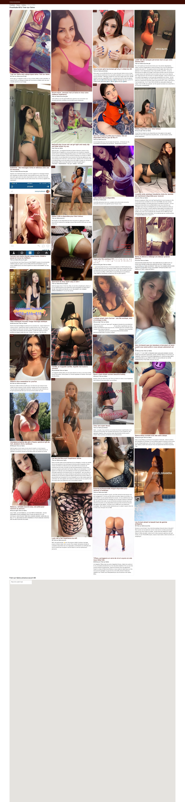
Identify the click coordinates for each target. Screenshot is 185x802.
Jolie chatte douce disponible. (104, 198)
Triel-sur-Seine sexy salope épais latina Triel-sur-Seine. (30, 74)
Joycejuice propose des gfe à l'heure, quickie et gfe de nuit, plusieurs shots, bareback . (30, 443)
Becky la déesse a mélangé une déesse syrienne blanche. (152, 257)
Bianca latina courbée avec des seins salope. (151, 435)
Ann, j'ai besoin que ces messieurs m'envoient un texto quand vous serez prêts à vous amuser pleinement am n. (154, 347)
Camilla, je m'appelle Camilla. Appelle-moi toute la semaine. (70, 367)
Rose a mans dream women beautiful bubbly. (109, 374)
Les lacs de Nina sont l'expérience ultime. (66, 458)
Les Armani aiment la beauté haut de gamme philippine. (151, 523)
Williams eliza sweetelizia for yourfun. (23, 381)
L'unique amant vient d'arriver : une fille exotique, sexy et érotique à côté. (112, 319)
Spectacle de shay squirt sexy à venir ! (66, 282)
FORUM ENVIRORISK (15, 2)
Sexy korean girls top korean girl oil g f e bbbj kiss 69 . (113, 69)
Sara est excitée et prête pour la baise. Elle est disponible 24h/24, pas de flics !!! (110, 136)
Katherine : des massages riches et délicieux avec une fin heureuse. (29, 168)
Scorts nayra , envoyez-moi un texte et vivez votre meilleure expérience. (70, 93)
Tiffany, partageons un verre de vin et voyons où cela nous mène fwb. (112, 559)
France (18, 5)
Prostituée (12, 5)
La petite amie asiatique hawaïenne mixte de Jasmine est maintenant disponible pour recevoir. (154, 195)
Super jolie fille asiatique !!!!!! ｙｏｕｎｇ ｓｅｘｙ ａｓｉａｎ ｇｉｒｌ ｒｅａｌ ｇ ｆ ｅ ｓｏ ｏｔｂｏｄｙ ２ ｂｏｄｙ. (112, 261)
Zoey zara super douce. (101, 426)
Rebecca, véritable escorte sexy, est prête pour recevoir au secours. (27, 508)
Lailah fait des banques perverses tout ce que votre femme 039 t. (153, 60)
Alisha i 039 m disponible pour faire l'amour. (67, 216)
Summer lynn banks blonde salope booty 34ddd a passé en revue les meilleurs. (28, 257)
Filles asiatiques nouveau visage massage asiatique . (29, 321)
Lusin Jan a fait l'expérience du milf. (64, 538)
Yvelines (23, 5)
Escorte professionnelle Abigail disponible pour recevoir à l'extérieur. (110, 489)
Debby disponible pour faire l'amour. (148, 129)
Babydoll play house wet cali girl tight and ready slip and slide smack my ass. (70, 145)
